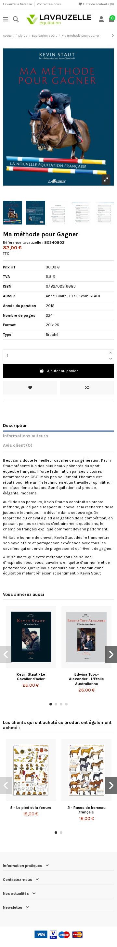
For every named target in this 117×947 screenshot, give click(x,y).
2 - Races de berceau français (86, 809)
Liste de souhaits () (98, 4)
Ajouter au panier (62, 371)
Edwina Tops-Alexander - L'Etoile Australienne (86, 679)
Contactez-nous (49, 4)
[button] (50, 704)
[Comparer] (30, 666)
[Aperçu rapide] (38, 666)
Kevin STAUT (90, 296)
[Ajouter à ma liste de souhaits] (30, 388)
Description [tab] (15, 425)
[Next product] (112, 35)
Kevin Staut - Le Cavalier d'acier (31, 676)
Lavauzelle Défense (17, 4)
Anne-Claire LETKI (61, 296)
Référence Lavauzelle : (23, 242)
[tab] (58, 446)
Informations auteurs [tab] (25, 435)
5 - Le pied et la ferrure (30, 807)
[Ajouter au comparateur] (87, 388)
